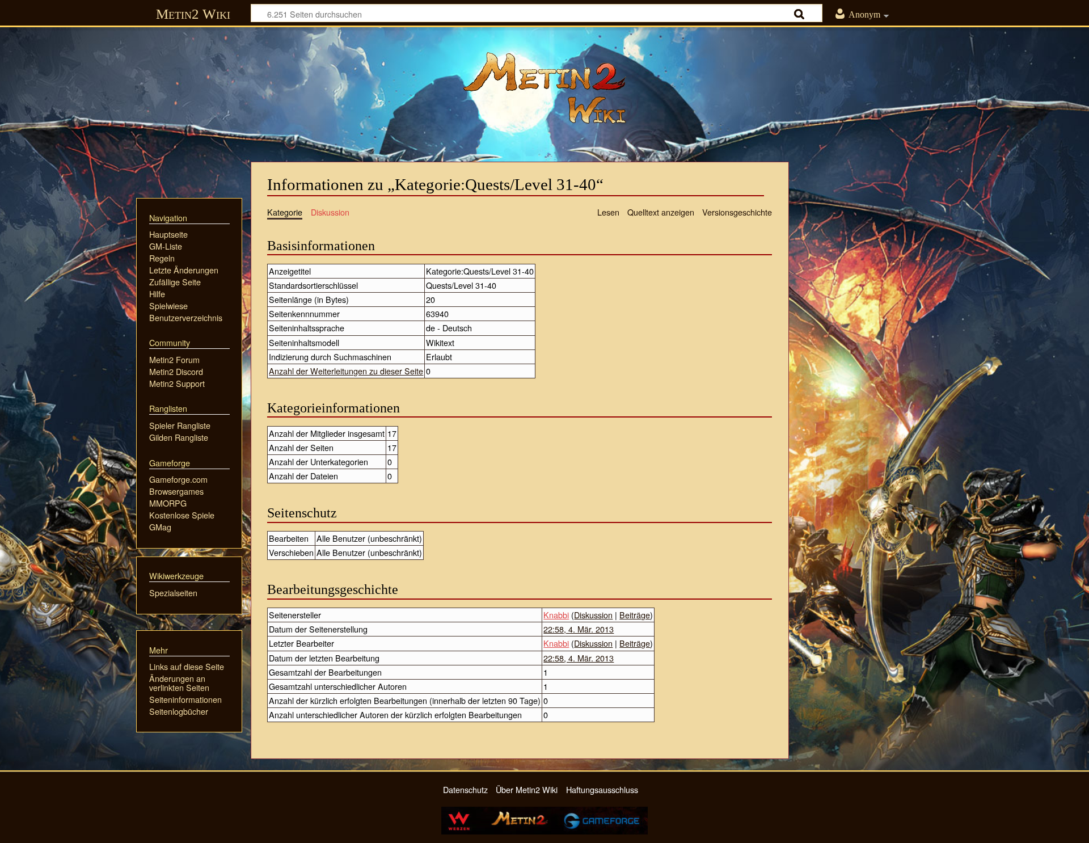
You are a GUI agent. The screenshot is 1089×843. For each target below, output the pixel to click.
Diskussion (593, 615)
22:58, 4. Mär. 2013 (578, 629)
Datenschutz (465, 789)
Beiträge (634, 615)
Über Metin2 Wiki (527, 789)
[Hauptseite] (544, 88)
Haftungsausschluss (602, 789)
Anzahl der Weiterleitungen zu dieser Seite (346, 371)
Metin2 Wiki (193, 14)
